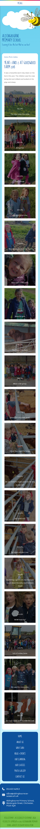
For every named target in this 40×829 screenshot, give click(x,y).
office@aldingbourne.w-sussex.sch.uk (17, 794)
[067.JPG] (20, 270)
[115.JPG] (20, 472)
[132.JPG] (20, 607)
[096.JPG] (20, 371)
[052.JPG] (20, 169)
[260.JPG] (20, 708)
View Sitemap (8, 818)
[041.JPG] (20, 101)
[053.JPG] (20, 202)
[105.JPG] (20, 405)
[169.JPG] (20, 674)
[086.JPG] (20, 337)
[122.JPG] (20, 506)
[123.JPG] (20, 539)
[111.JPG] (20, 438)
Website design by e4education (22, 825)
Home (6, 57)
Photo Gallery (13, 57)
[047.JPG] (20, 135)
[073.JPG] (20, 303)
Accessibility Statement (23, 818)
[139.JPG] (20, 640)
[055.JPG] (20, 236)
